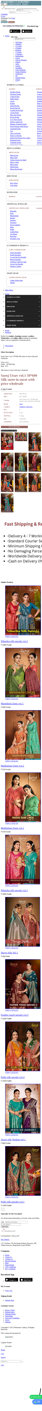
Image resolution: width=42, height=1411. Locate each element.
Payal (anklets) (15, 225)
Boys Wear (14, 183)
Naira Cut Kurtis (15, 136)
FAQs (7, 1320)
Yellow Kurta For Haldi (18, 160)
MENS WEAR (14, 152)
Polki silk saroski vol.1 (13, 1201)
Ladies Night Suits (16, 280)
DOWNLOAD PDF (9, 431)
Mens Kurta (14, 155)
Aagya (17, 58)
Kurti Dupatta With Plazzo (19, 126)
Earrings (13, 220)
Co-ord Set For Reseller (18, 257)
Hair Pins (13, 236)
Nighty (12, 283)
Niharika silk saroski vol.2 (14, 641)
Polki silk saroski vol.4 (13, 1077)
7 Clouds (18, 52)
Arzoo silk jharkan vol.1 (13, 1139)
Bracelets (13, 211)
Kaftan (12, 103)
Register (25, 4)
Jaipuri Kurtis (14, 106)
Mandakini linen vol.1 (12, 703)
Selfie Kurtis (14, 99)
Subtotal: (4, 20)
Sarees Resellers (15, 253)
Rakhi (12, 229)
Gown (12, 101)
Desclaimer (9, 1316)
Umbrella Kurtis (15, 142)
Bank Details (9, 1265)
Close (13, 18)
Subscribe (5, 1227)
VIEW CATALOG (11, 636)
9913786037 (5, 1240)
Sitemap (8, 1322)
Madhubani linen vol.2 (12, 765)
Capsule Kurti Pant (16, 110)
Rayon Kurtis (14, 117)
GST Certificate (10, 1267)
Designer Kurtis (15, 94)
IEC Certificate (10, 1269)
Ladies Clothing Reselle (17, 250)
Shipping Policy (10, 1314)
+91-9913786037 (8, 2)
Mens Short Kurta (16, 169)
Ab (16, 76)
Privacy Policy (10, 1310)
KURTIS (12, 89)
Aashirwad (19, 74)
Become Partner (10, 1261)
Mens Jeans (14, 165)
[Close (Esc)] (2, 1208)
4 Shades (18, 48)
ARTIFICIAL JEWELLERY (19, 208)
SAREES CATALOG (25, 407)
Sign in (18, 4)
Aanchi (17, 66)
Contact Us (12, 4)
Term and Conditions (12, 1318)
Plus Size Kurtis (15, 115)
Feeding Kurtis (15, 92)
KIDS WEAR (14, 180)
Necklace (13, 223)
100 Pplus (18, 42)
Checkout (11, 22)
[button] (21, 1408)
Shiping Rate (9, 1300)
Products (8, 332)
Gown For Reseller (16, 264)
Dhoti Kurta (14, 167)
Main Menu (9, 290)
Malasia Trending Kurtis (18, 124)
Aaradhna (18, 68)
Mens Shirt (14, 158)
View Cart (4, 22)
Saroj (21, 404)
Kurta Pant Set (15, 108)
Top (11, 131)
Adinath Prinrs (20, 78)
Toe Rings (13, 234)
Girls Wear (13, 185)
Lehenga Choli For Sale (18, 262)
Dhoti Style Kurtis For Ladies (20, 138)
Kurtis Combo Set (16, 122)
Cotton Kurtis (14, 97)
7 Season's (18, 54)
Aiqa (17, 82)
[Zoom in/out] (4, 1208)
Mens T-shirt (14, 162)
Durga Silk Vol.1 (9, 952)
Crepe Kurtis (14, 113)
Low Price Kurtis (16, 120)
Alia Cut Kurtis (15, 133)
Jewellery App (15, 239)
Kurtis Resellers (15, 255)
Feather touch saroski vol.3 (15, 1015)
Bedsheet (12, 196)
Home (7, 36)
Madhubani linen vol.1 (12, 828)
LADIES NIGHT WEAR (17, 277)
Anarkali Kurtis (15, 129)
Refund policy (10, 1312)
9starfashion (19, 56)
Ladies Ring (14, 232)
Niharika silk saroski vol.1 (14, 890)
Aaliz (17, 64)
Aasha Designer (20, 72)
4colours (18, 50)
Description (9, 346)
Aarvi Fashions (20, 70)
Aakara (17, 62)
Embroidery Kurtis (16, 145)
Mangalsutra (14, 216)
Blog (7, 1263)
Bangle (12, 218)
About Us (8, 1257)
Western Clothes (15, 266)
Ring (11, 213)
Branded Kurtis (15, 140)
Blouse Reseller (15, 259)
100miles (18, 44)
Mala (12, 227)
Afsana (17, 80)
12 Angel (18, 46)
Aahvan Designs (21, 60)
